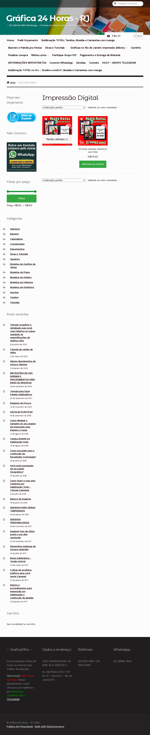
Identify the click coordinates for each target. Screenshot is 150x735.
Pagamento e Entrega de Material (100, 55)
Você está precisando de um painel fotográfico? (21, 468)
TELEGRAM (13, 699)
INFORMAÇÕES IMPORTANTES (27, 62)
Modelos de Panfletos (22, 287)
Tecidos (14, 297)
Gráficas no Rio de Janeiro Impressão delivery (97, 47)
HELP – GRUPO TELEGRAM (119, 62)
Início (13, 82)
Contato (94, 62)
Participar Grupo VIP (64, 55)
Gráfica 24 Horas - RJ (47, 18)
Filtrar (21, 198)
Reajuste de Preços (20, 403)
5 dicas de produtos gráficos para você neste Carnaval (21, 573)
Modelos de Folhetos (21, 282)
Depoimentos (17, 249)
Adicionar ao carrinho (93, 164)
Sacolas (14, 292)
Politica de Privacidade (20, 726)
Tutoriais (14, 302)
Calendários (16, 239)
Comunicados (17, 244)
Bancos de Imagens (20, 499)
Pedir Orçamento (27, 40)
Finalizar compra (18, 55)
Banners (14, 234)
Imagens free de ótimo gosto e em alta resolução (22, 534)
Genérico (15, 259)
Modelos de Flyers (20, 272)
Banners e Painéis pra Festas (25, 47)
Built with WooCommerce (49, 726)
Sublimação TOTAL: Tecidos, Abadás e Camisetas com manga (78, 40)
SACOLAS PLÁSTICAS (21, 412)
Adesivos (15, 229)
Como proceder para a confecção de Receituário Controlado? (23, 453)
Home (10, 40)
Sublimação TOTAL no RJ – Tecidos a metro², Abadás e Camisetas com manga (55, 70)
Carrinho (136, 47)
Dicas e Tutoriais (55, 47)
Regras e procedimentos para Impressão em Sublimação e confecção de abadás (21, 591)
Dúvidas (81, 62)
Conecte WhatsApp (61, 62)
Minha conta (38, 55)
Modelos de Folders (20, 277)
